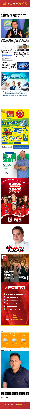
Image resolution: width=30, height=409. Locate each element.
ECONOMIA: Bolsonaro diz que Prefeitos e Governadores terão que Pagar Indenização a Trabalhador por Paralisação (14, 14)
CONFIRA (24, 71)
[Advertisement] (15, 104)
